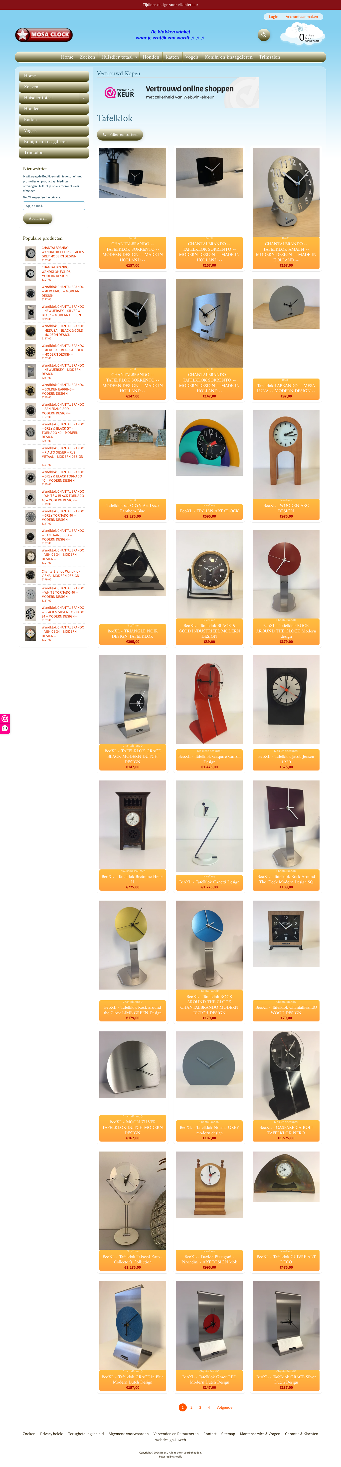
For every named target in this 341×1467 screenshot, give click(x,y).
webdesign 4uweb (170, 1440)
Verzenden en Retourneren (176, 1434)
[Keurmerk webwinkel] (178, 92)
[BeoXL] (45, 35)
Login (273, 17)
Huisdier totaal (120, 57)
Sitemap (228, 1434)
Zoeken (87, 57)
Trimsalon (269, 57)
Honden (151, 57)
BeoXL (164, 1453)
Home (67, 57)
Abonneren (37, 218)
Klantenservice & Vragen (260, 1434)
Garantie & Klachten (301, 1434)
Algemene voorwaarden (129, 1434)
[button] (120, 135)
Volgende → (227, 1407)
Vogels (192, 57)
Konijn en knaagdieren (229, 57)
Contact (209, 1434)
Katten (172, 57)
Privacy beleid (51, 1434)
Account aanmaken (302, 17)
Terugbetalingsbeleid (86, 1434)
